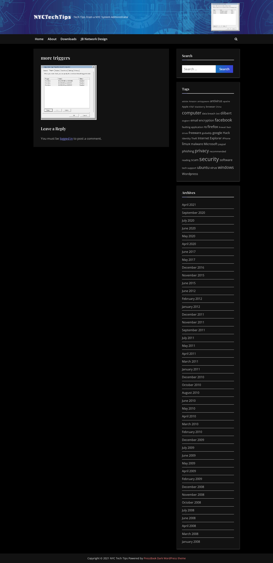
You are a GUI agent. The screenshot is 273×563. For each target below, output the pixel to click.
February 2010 (192, 432)
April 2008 (189, 526)
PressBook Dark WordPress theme (165, 558)
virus (213, 167)
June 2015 (189, 283)
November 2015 (193, 275)
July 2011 (188, 338)
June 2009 (189, 455)
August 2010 (190, 393)
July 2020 (188, 220)
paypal (222, 144)
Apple (185, 106)
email (194, 120)
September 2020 (193, 213)
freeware (195, 133)
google (217, 132)
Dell (218, 113)
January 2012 (191, 307)
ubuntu (203, 167)
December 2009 (193, 440)
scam (195, 160)
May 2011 (188, 346)
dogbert (186, 120)
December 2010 (193, 377)
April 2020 (189, 244)
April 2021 (189, 205)
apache (226, 101)
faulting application (192, 127)
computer (191, 113)
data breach (208, 113)
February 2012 (192, 299)
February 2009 (192, 479)
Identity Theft (189, 138)
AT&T (191, 107)
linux (186, 143)
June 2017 (189, 252)
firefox (212, 126)
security (209, 159)
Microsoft (210, 144)
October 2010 (191, 385)
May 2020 (188, 236)
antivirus (216, 101)
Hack (226, 133)
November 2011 (193, 322)
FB (205, 127)
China (218, 107)
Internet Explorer (210, 138)
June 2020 (189, 228)
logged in (66, 138)
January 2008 (191, 542)
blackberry (200, 107)
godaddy (207, 133)
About (52, 39)
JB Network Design (94, 39)
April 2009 (189, 471)
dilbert (226, 113)
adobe (185, 101)
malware (197, 144)
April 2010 (189, 416)
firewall (222, 127)
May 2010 (188, 408)
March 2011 (190, 361)
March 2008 (190, 534)
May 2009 (188, 463)
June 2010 (189, 401)
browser (210, 106)
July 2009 (188, 448)
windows (226, 167)
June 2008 (189, 518)
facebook (223, 120)
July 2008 (188, 510)
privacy (202, 151)
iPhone (226, 138)
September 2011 (193, 330)
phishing (188, 151)
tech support (189, 168)
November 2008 (193, 495)
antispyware (203, 101)
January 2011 (191, 369)
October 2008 (191, 502)
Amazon (193, 101)
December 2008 (193, 487)
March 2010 (190, 424)
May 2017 (188, 260)
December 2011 (193, 314)
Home (39, 39)
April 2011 (189, 354)
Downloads (69, 39)
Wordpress (190, 173)
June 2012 (189, 291)
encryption (206, 120)
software (226, 160)
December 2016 (193, 267)
